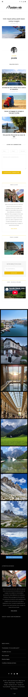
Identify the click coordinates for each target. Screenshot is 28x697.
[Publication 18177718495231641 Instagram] (14, 459)
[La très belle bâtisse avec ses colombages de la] (14, 350)
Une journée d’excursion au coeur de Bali (14, 136)
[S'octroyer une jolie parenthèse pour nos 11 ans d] (14, 377)
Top (14, 693)
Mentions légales (6, 659)
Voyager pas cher (12, 684)
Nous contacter (5, 655)
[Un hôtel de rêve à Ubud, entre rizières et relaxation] (14, 77)
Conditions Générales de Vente (9, 663)
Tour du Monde (6, 686)
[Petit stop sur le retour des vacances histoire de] (14, 405)
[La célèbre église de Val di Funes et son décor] (14, 432)
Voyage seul (21, 684)
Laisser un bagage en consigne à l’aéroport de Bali (14, 112)
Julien (14, 58)
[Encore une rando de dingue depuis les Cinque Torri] (14, 487)
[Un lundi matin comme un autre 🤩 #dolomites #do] (14, 541)
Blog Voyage (12, 682)
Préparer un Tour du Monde (18, 686)
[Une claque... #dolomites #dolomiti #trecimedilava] (14, 514)
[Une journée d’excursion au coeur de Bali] (14, 125)
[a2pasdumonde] (14, 7)
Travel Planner (19, 682)
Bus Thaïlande (14, 688)
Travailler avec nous (6, 651)
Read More (14, 228)
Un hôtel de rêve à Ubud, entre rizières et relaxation (14, 88)
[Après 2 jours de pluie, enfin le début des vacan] (14, 323)
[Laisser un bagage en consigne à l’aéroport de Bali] (14, 101)
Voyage (6, 684)
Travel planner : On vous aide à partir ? (10, 648)
